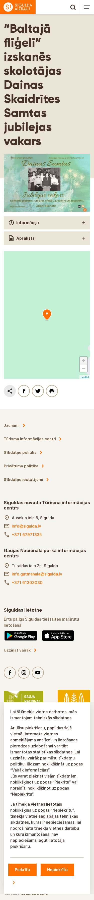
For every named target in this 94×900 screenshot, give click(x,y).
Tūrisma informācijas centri (30, 438)
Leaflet (85, 377)
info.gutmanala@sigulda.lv (37, 573)
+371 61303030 (27, 582)
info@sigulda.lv (26, 526)
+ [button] (83, 360)
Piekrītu (22, 869)
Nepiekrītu (57, 869)
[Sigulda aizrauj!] (40, 7)
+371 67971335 (27, 534)
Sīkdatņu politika (20, 452)
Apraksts (25, 238)
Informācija (27, 222)
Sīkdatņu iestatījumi (23, 479)
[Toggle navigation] (87, 7)
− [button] (83, 368)
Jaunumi (12, 425)
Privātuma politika (21, 466)
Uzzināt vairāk (17, 650)
